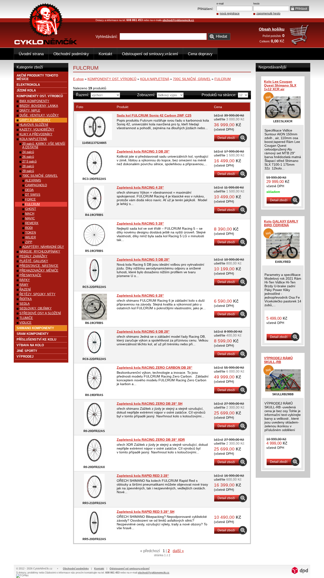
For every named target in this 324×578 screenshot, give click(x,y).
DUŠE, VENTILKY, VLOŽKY (39, 115)
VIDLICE (25, 322)
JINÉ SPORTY (27, 351)
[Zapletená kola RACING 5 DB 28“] (94, 283)
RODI (29, 228)
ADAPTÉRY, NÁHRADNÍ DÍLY (43, 247)
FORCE (30, 199)
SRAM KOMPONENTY (33, 334)
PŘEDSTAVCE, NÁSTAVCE (38, 266)
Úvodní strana (31, 54)
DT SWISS (32, 194)
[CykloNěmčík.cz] (45, 43)
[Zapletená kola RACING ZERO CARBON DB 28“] (94, 391)
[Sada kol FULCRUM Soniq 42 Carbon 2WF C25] (94, 139)
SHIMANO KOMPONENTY (35, 328)
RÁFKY (24, 280)
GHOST (30, 209)
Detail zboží (226, 138)
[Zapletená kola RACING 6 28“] (94, 319)
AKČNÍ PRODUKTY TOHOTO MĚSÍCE (37, 77)
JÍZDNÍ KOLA (26, 90)
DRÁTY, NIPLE (29, 110)
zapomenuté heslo (268, 13)
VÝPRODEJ (25, 356)
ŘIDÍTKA (25, 299)
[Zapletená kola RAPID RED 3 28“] (94, 499)
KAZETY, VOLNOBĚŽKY (36, 129)
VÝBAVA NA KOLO (30, 345)
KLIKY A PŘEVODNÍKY (35, 134)
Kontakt (105, 54)
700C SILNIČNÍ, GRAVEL (192, 79)
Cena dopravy (200, 54)
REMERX (31, 223)
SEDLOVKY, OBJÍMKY (35, 308)
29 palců (28, 171)
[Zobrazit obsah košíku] (299, 44)
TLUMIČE (26, 318)
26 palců (28, 157)
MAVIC (30, 218)
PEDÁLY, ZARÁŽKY (33, 256)
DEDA (29, 190)
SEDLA (24, 303)
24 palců (28, 152)
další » (178, 551)
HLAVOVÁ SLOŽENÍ (33, 125)
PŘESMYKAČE (30, 275)
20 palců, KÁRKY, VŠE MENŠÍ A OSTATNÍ (43, 145)
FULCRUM (222, 79)
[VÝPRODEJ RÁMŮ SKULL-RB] (283, 390)
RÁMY (23, 285)
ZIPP (28, 242)
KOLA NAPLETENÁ (154, 79)
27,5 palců (29, 161)
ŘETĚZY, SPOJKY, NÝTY (37, 294)
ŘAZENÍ (25, 289)
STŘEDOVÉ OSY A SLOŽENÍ (40, 313)
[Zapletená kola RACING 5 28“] (94, 247)
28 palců (28, 166)
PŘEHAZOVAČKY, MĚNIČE (38, 270)
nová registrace (230, 13)
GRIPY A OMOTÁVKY (35, 120)
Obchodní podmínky (71, 54)
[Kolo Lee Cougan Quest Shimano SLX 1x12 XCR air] (283, 117)
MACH (29, 213)
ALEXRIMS (33, 180)
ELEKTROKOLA (28, 84)
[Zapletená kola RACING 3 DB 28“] (94, 175)
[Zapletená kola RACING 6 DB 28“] (94, 355)
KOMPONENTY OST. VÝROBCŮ (112, 79)
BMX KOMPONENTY (34, 101)
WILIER (30, 237)
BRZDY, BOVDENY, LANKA (38, 106)
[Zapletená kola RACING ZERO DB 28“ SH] (94, 427)
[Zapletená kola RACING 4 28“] (94, 211)
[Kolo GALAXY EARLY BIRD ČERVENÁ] (283, 258)
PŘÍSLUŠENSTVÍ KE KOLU (36, 339)
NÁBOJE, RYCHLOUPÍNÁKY (39, 251)
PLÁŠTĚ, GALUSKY (33, 261)
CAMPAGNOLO (36, 185)
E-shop (78, 79)
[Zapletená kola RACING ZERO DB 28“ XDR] (94, 463)
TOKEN (30, 232)
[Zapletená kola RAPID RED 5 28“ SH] (94, 535)
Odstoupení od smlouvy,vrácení (150, 54)
